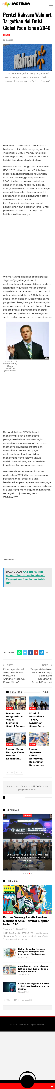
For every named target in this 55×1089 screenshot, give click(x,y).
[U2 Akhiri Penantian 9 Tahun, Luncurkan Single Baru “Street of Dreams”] (39, 703)
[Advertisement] (27, 115)
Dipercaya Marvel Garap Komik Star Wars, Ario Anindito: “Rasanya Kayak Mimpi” (14, 675)
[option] (27, 842)
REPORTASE (28, 815)
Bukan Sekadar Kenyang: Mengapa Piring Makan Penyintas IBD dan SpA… (32, 951)
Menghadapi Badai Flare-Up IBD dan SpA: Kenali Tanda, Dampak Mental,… (33, 969)
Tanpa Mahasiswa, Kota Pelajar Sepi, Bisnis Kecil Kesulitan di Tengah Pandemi (41, 675)
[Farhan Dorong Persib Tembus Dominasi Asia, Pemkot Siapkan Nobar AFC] (27, 899)
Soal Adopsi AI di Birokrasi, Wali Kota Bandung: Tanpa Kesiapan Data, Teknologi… (27, 858)
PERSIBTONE (8, 912)
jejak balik (39, 786)
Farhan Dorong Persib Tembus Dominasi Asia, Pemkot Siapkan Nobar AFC (26, 921)
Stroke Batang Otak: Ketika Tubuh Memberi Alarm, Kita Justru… (34, 986)
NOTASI (6, 35)
